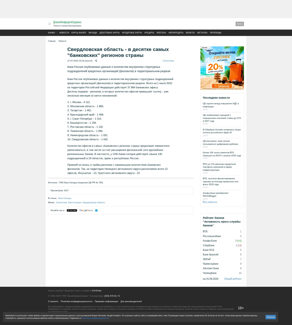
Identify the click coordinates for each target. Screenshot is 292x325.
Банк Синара (64, 198)
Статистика (168, 60)
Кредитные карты (132, 33)
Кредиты (149, 33)
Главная (52, 41)
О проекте (53, 301)
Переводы (215, 33)
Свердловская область (93, 202)
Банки (51, 33)
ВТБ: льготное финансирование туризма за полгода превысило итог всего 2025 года (221, 181)
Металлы (202, 33)
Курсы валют (78, 33)
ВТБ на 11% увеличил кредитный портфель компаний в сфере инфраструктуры (219, 167)
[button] (49, 23)
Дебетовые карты (110, 33)
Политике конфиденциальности (95, 318)
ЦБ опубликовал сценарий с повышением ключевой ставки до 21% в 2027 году (222, 118)
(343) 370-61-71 (112, 296)
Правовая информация (106, 301)
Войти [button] (240, 24)
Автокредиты (176, 33)
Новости (64, 33)
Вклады (93, 33)
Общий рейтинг (233, 279)
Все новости (210, 202)
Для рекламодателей (131, 301)
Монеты (190, 33)
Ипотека (161, 33)
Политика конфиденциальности (76, 301)
